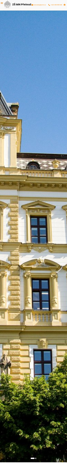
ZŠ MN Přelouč (21, 4)
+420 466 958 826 (56, 5)
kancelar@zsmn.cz (40, 5)
